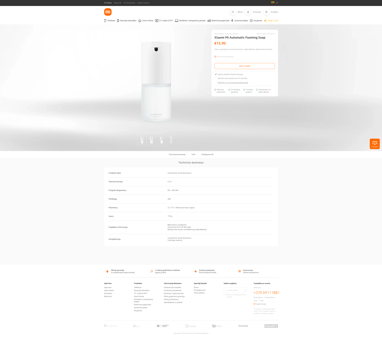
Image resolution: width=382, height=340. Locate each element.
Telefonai (137, 287)
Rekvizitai (108, 296)
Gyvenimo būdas (140, 307)
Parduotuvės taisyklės (172, 287)
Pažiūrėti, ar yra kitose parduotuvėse (232, 83)
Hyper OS (117, 3)
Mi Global (108, 3)
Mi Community (129, 3)
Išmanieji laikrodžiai (141, 290)
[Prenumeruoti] (245, 290)
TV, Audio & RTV (140, 293)
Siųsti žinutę (261, 304)
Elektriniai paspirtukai (142, 304)
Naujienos (138, 310)
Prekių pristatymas (171, 299)
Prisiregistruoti (199, 290)
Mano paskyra (199, 293)
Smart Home (139, 296)
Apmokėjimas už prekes (173, 302)
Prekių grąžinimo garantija (174, 296)
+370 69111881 (267, 292)
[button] (237, 12)
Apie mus (107, 287)
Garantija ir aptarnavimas (174, 293)
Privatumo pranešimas (172, 290)
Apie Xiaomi (109, 290)
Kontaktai (108, 293)
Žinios (196, 287)
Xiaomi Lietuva (143, 3)
